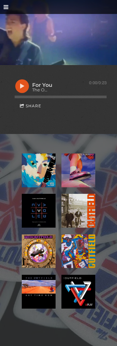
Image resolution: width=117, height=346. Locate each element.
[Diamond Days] (78, 211)
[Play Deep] (39, 170)
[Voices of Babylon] (39, 211)
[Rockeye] (39, 251)
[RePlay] (78, 292)
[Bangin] (78, 170)
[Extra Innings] (78, 251)
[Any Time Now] (39, 292)
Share (33, 105)
